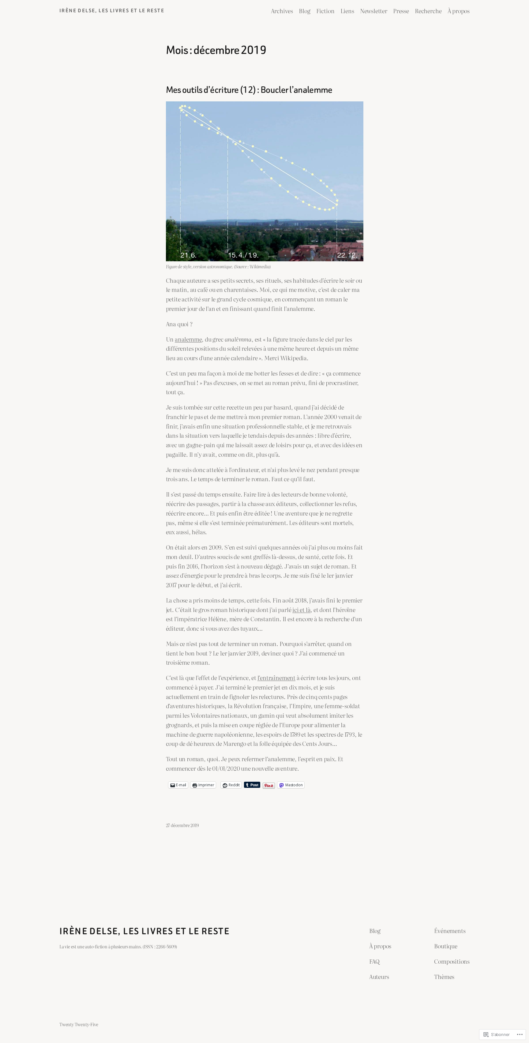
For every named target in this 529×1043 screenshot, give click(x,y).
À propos (459, 10)
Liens (347, 10)
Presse (401, 10)
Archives (282, 10)
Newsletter (373, 10)
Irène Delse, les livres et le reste (111, 10)
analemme (188, 338)
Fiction (325, 10)
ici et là (301, 609)
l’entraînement (276, 677)
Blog (304, 10)
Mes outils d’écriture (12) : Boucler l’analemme (249, 90)
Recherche (428, 10)
